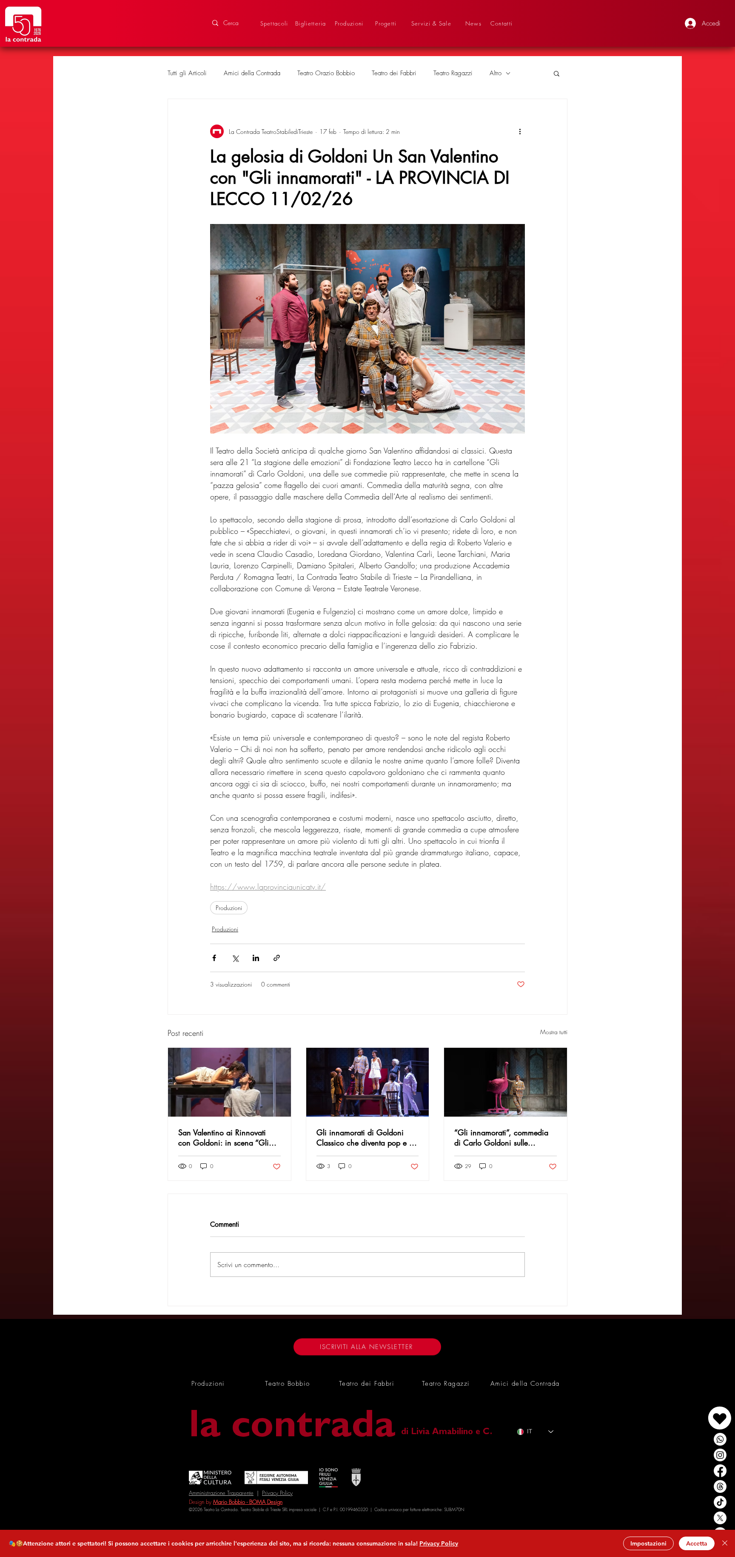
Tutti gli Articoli (187, 73)
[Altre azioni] (520, 131)
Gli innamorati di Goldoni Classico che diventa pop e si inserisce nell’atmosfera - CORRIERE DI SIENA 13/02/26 (365, 1137)
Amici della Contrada (252, 73)
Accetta (696, 1543)
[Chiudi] (725, 1543)
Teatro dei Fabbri (394, 73)
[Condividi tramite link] (277, 958)
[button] (557, 73)
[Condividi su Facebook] (214, 958)
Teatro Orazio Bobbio (326, 73)
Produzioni (229, 908)
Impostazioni (648, 1543)
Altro (495, 73)
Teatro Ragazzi (453, 73)
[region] (700, 1409)
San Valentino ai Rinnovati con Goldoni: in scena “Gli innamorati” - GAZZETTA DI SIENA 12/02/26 (224, 1137)
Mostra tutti (553, 1032)
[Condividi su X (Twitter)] (235, 958)
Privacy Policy (277, 1493)
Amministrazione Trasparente (221, 1493)
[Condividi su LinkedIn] (256, 958)
